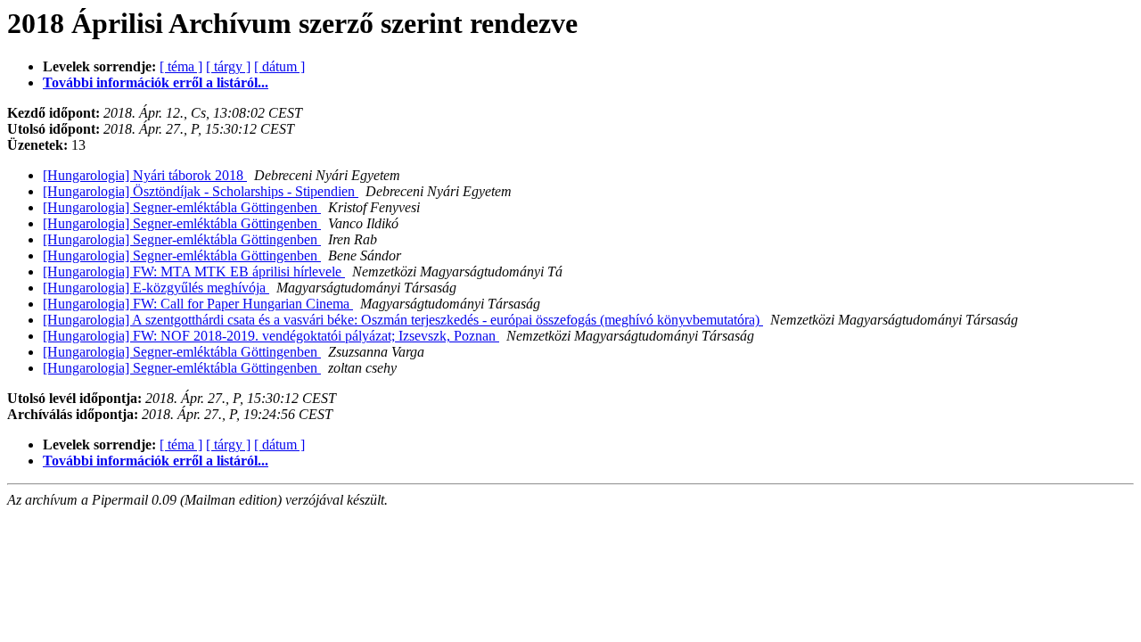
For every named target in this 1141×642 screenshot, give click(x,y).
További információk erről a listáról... (155, 82)
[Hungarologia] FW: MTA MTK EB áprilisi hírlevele (194, 271)
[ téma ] (181, 66)
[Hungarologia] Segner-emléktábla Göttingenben (182, 207)
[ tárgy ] (228, 66)
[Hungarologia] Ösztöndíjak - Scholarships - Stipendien (200, 191)
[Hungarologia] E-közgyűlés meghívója (156, 287)
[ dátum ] (279, 66)
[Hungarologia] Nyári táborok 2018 (145, 175)
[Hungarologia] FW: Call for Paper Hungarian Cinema (198, 303)
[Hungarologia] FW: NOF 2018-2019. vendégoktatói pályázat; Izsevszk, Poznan (271, 335)
